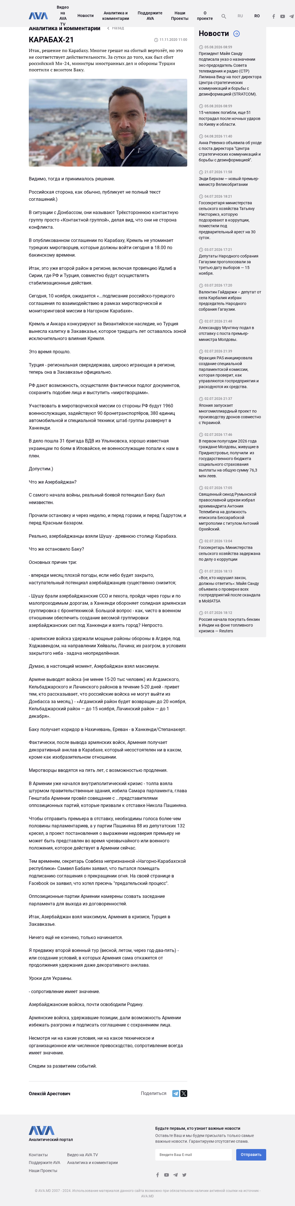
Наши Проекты (43, 1170)
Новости (85, 15)
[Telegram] (175, 1093)
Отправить (251, 1154)
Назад (118, 28)
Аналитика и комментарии (92, 1162)
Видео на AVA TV (82, 1154)
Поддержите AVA (44, 1162)
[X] (183, 1093)
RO (257, 16)
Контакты (38, 1154)
